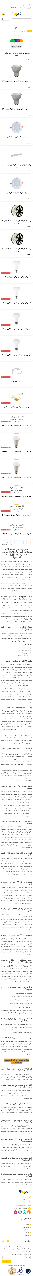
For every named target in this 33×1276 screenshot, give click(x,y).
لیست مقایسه (10, 5)
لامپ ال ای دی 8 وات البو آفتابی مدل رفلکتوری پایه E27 (16, 329)
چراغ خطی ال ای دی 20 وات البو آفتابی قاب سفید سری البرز (16, 166)
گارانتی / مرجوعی (14, 7)
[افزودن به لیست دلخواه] (6, 49)
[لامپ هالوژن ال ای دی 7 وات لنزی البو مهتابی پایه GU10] (16, 71)
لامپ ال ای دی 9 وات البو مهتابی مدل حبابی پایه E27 (16, 496)
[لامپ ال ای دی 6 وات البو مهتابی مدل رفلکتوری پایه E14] (16, 267)
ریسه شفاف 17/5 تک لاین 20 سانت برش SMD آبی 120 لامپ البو (16, 222)
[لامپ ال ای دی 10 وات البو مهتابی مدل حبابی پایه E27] (16, 468)
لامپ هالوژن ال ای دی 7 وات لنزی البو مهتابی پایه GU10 (16, 81)
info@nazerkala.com (21, 1205)
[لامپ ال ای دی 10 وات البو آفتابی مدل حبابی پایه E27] (16, 509)
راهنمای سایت (26, 1233)
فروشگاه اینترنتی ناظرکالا (27, 5)
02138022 (24, 1197)
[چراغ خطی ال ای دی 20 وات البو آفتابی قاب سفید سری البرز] (16, 155)
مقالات (19, 5)
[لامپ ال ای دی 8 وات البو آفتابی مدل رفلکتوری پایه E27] (16, 319)
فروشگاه (27, 1235)
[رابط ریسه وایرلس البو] (16, 371)
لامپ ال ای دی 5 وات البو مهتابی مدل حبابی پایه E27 (16, 426)
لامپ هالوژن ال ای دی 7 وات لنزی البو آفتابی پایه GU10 (16, 109)
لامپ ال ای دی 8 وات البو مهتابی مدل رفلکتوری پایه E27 (16, 355)
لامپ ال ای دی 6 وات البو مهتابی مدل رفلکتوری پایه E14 (16, 277)
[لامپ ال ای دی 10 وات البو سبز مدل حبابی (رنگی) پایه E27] (16, 43)
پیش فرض (29, 31)
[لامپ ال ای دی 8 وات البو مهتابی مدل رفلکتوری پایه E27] (16, 345)
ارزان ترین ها (22, 31)
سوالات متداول (25, 1227)
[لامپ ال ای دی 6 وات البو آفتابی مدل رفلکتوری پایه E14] (16, 293)
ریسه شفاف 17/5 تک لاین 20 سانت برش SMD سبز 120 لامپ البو (16, 250)
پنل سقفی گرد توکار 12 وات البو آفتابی (16, 137)
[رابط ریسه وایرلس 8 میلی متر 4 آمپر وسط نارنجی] (16, 397)
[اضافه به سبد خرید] (10, 49)
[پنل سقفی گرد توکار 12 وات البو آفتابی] (16, 127)
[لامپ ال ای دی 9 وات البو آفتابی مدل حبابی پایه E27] (16, 527)
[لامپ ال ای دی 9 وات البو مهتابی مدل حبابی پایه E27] (16, 490)
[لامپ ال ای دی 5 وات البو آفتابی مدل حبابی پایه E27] (16, 442)
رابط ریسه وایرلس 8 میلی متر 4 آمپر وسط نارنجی (16, 407)
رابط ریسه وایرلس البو (16, 381)
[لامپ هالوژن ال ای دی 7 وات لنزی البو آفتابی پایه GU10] (16, 99)
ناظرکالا (30, 1041)
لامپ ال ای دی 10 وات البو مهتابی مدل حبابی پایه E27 (16, 478)
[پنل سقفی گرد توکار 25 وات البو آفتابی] (16, 183)
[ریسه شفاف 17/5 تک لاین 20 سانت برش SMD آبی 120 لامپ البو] (16, 211)
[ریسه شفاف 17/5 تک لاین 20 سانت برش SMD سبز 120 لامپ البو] (16, 239)
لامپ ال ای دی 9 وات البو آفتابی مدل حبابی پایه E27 (16, 534)
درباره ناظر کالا (26, 1230)
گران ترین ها (14, 31)
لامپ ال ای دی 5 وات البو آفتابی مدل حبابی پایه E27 (16, 452)
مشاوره (20, 7)
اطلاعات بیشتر (26, 1225)
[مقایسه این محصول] (3, 49)
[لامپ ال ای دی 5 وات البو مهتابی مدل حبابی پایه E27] (16, 419)
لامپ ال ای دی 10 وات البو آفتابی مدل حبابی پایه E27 (16, 515)
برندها (15, 5)
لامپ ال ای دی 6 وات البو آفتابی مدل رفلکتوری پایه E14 (16, 303)
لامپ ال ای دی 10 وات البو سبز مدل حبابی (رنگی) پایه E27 (16, 54)
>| (7, 542)
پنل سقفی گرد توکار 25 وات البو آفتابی (16, 193)
